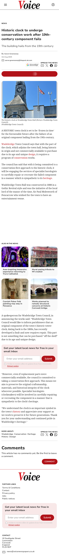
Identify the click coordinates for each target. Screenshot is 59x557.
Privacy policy (8, 493)
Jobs (4, 496)
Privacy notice (13, 366)
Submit (48, 358)
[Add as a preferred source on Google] (32, 65)
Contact (5, 490)
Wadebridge (8, 144)
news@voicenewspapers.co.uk (20, 551)
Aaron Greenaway (11, 54)
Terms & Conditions (11, 487)
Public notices (8, 498)
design (31, 154)
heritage (47, 178)
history (16, 411)
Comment (50, 461)
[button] (5, 5)
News (4, 23)
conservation (21, 157)
